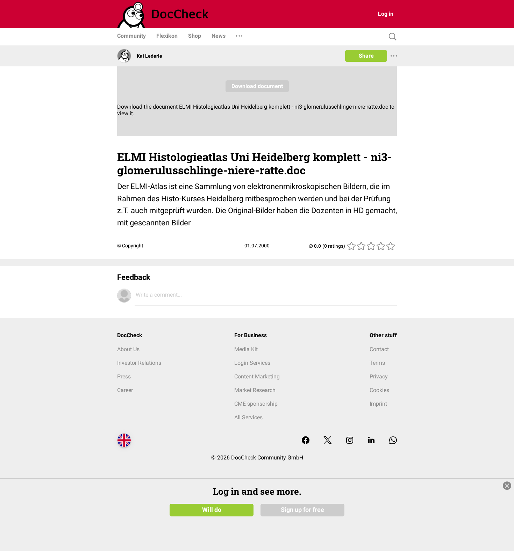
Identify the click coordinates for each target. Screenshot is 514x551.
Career (125, 390)
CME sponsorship (256, 403)
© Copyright (130, 245)
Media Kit (246, 349)
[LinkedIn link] (371, 440)
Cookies (379, 390)
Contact (379, 349)
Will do (211, 509)
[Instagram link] (350, 440)
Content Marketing (257, 376)
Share (366, 55)
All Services (248, 417)
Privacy (379, 376)
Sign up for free (302, 509)
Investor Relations (139, 363)
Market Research (255, 390)
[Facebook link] (305, 440)
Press (124, 376)
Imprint (378, 403)
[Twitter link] (327, 440)
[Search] (391, 37)
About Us (128, 349)
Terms (377, 363)
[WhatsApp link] (393, 440)
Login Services (252, 363)
